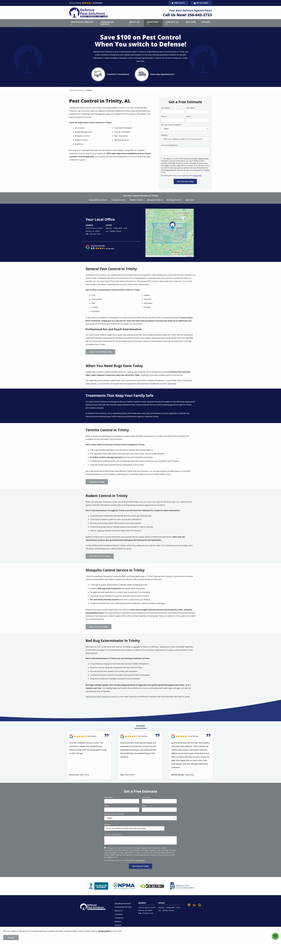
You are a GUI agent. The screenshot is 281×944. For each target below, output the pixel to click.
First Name (165, 108)
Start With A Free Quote (99, 556)
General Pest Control (98, 200)
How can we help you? (169, 145)
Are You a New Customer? (171, 125)
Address (164, 135)
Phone (163, 116)
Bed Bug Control (174, 200)
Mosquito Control (154, 200)
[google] (199, 904)
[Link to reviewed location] (89, 736)
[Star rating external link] (104, 3)
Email (188, 116)
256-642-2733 (95, 234)
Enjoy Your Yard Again (98, 626)
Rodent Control (136, 200)
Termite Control (118, 200)
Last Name (190, 108)
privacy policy (197, 176)
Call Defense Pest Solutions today (100, 696)
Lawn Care (189, 200)
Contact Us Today (96, 482)
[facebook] (189, 904)
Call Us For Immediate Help (100, 352)
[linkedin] (194, 904)
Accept (11, 937)
